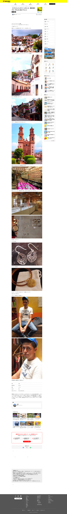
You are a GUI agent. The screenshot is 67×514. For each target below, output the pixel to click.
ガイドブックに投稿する (50, 500)
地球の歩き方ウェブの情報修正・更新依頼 (18, 475)
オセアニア (27, 500)
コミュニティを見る (27, 441)
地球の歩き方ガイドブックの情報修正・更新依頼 (19, 476)
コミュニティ (45, 4)
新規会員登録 (39, 502)
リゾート (53, 68)
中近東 (27, 504)
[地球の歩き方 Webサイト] (6, 1)
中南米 (47, 26)
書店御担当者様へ (50, 499)
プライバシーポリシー (50, 496)
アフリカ (47, 41)
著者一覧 (38, 500)
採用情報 (49, 501)
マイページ (39, 503)
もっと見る (52, 140)
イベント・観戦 (46, 68)
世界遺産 (50, 68)
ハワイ (47, 31)
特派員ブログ (30, 4)
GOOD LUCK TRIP (39, 504)
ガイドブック (38, 4)
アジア (47, 36)
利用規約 (49, 497)
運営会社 (49, 495)
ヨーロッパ (47, 21)
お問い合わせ (49, 502)
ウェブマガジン (23, 4)
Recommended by (37, 429)
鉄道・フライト (50, 72)
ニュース (38, 499)
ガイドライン (49, 498)
